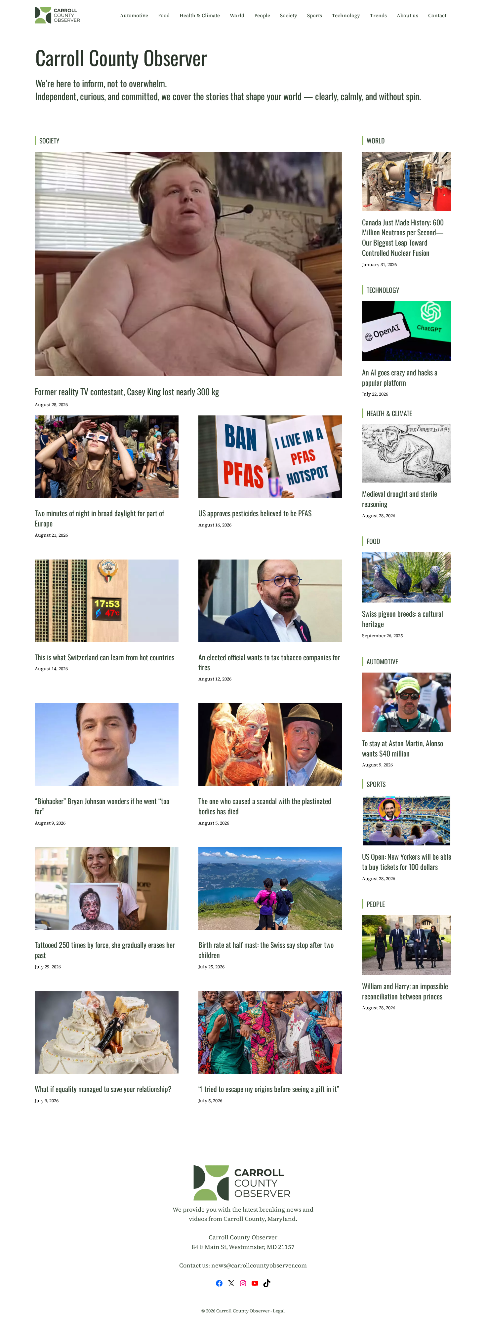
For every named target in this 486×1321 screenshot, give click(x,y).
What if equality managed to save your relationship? (103, 1088)
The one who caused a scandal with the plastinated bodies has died (264, 806)
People (262, 15)
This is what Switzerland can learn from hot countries (104, 657)
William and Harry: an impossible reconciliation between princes (405, 991)
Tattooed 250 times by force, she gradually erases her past (105, 949)
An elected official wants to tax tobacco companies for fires (269, 662)
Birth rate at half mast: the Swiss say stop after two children (266, 949)
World (237, 15)
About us (407, 15)
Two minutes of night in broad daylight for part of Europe (99, 518)
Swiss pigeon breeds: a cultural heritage (402, 618)
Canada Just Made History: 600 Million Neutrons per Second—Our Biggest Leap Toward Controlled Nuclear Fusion (403, 237)
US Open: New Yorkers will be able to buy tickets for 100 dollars (406, 861)
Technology (346, 15)
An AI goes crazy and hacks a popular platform (399, 377)
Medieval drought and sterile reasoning (399, 498)
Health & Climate (200, 15)
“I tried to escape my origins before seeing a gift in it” (268, 1088)
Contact (437, 15)
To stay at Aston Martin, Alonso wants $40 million (402, 748)
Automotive (134, 15)
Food (164, 15)
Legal (279, 1310)
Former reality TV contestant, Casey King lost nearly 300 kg (127, 391)
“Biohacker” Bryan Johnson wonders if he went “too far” (102, 806)
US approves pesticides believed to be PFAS (254, 513)
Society (288, 15)
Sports (314, 15)
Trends (378, 15)
